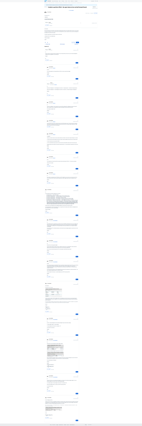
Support (68, 424)
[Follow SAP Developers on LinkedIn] (91, 424)
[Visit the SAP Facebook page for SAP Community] (87, 424)
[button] (94, 13)
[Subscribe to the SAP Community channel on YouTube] (90, 424)
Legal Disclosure (61, 424)
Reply (77, 116)
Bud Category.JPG (50, 366)
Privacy (51, 424)
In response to (54, 84)
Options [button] (96, 6)
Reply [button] (77, 42)
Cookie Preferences (72, 424)
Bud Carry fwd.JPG (50, 364)
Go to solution (71, 10)
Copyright (57, 424)
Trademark (65, 424)
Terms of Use (53, 424)
